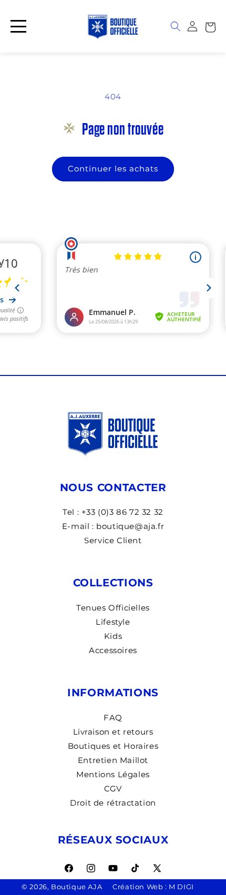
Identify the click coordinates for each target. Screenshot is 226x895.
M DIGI (181, 887)
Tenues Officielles (113, 608)
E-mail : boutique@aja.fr (113, 526)
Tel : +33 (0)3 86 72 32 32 (113, 512)
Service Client (112, 540)
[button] (210, 26)
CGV (113, 789)
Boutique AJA (76, 887)
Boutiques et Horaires (113, 746)
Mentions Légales (113, 774)
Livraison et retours (113, 732)
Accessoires (113, 650)
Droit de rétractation (113, 803)
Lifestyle (113, 622)
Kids (113, 636)
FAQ (113, 718)
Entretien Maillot (113, 760)
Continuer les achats (113, 169)
